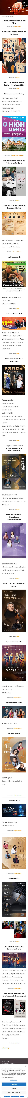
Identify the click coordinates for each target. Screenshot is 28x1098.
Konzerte (19, 26)
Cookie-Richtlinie (7, 1096)
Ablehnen (14, 1088)
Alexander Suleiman (23, 5)
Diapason (16, 697)
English (1, 56)
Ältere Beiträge (5, 1048)
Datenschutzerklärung (15, 1096)
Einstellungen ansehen (14, 1092)
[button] (25, 1066)
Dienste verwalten (13, 1080)
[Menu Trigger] (24, 3)
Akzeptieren (14, 1084)
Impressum (22, 1096)
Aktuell (15, 26)
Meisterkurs (21, 155)
